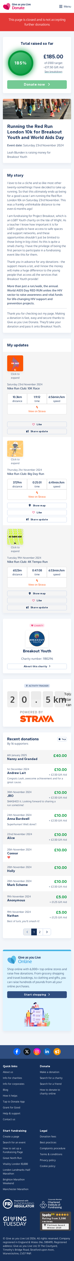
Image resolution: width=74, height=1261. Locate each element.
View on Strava (37, 411)
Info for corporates (13, 1083)
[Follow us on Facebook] (16, 1054)
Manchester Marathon (15, 1189)
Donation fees (48, 1136)
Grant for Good (11, 1107)
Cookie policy (47, 1165)
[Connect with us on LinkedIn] (47, 1054)
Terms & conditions (51, 1154)
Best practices (48, 1142)
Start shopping (35, 994)
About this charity (35, 666)
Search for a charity (51, 1077)
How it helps (10, 1095)
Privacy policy (48, 1160)
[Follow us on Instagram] (37, 1054)
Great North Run (12, 1157)
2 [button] (40, 932)
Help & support (11, 1113)
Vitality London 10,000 (15, 1163)
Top (64, 739)
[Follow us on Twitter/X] (27, 1054)
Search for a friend (50, 1083)
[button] (37, 638)
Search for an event (14, 1142)
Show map (39, 505)
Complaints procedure (52, 1148)
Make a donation (49, 1071)
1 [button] (35, 932)
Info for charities (12, 1077)
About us (8, 1071)
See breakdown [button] (53, 71)
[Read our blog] (57, 1054)
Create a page (11, 1136)
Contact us (9, 1119)
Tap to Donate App (14, 1101)
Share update (39, 431)
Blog (5, 1089)
